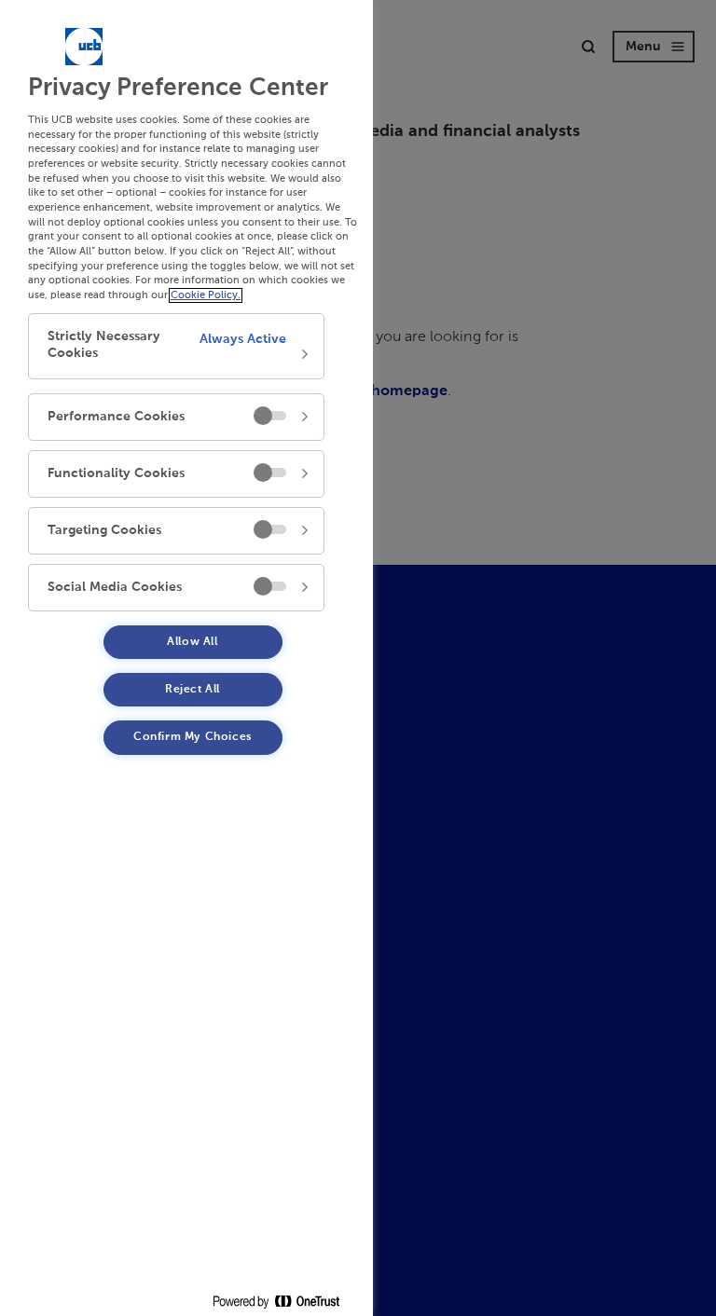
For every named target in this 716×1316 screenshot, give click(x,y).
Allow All (192, 642)
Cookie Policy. (206, 295)
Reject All (192, 689)
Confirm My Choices (192, 737)
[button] (176, 346)
